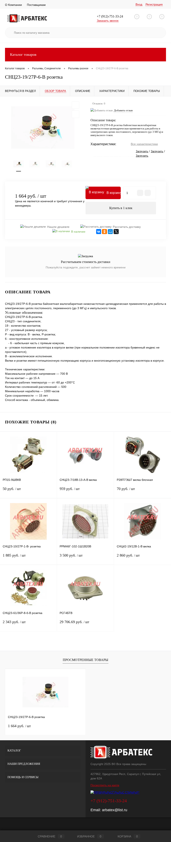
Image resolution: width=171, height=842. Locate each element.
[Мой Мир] (110, 231)
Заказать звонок (107, 20)
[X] (116, 231)
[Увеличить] (43, 127)
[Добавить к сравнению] (75, 114)
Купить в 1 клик (120, 208)
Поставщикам (36, 4)
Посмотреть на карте (105, 785)
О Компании (13, 4)
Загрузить (142, 151)
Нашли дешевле (58, 226)
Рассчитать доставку (127, 226)
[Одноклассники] (104, 231)
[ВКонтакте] (98, 231)
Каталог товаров (23, 54)
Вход (139, 4)
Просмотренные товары (85, 660)
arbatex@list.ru (114, 810)
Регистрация (154, 4)
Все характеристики (144, 144)
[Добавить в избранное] (75, 105)
